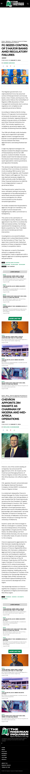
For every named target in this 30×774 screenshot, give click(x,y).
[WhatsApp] (14, 66)
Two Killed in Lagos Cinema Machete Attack (14, 287)
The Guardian (11, 266)
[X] (6, 66)
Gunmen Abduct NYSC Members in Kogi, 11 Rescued (15, 307)
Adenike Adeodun (9, 63)
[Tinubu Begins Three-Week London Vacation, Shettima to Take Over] (15, 327)
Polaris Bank (14, 264)
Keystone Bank (6, 264)
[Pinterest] (10, 66)
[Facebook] (3, 66)
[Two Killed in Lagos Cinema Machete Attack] (15, 350)
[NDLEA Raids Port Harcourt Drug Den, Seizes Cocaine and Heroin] (15, 374)
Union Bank (22, 264)
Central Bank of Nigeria (12, 262)
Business (8, 41)
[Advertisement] (15, 23)
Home (3, 41)
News (4, 274)
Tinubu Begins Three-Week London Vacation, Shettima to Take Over (13, 276)
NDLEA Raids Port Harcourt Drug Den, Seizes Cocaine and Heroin (14, 296)
